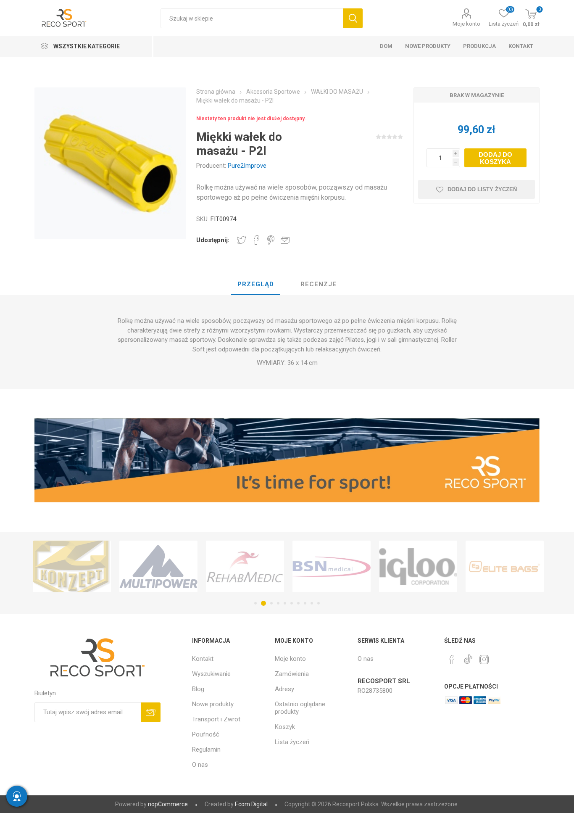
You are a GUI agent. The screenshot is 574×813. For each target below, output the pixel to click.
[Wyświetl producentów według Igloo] (418, 566)
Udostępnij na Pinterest (270, 240)
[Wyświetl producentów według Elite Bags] (505, 566)
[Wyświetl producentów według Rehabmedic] (245, 566)
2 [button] (262, 603)
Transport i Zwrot (216, 719)
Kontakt (202, 659)
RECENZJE (318, 284)
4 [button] (278, 603)
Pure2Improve (247, 165)
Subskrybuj (151, 712)
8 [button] (305, 603)
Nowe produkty (213, 704)
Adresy (284, 689)
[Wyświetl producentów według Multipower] (158, 566)
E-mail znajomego (285, 240)
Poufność (205, 734)
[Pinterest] (452, 659)
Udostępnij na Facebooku (256, 240)
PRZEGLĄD (255, 284)
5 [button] (285, 603)
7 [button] (298, 603)
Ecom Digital (251, 804)
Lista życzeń (292, 742)
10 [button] (318, 603)
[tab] (255, 284)
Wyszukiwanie (353, 18)
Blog (198, 689)
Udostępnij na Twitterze (241, 240)
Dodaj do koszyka (495, 158)
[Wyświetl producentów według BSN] (331, 566)
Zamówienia (292, 674)
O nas (200, 764)
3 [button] (270, 603)
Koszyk (285, 727)
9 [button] (312, 603)
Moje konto (466, 24)
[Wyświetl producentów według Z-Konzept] (72, 566)
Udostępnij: (212, 240)
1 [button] (255, 603)
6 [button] (291, 603)
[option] (72, 566)
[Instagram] (484, 659)
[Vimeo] (468, 657)
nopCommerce (168, 804)
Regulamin (206, 749)
